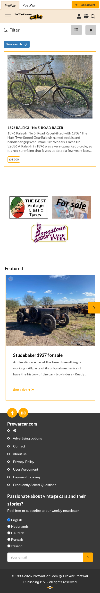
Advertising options (27, 438)
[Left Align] (76, 30)
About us (19, 454)
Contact (18, 446)
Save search (14, 44)
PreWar (10, 5)
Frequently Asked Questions (34, 485)
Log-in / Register (79, 16)
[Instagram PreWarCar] (23, 413)
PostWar (29, 5)
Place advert (87, 5)
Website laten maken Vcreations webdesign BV (50, 587)
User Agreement (25, 469)
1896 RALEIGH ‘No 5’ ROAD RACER (35, 128)
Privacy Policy (23, 462)
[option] (50, 338)
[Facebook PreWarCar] (12, 413)
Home (28, 16)
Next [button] (94, 307)
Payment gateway (26, 477)
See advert (22, 389)
